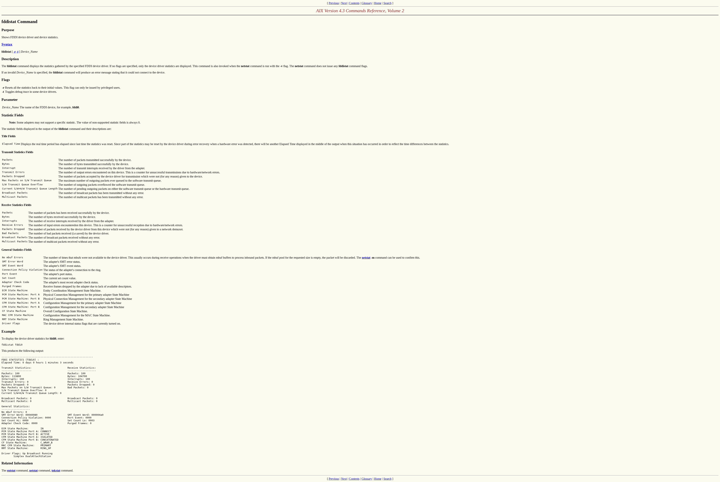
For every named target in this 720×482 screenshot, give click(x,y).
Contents (354, 3)
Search (387, 3)
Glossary (367, 3)
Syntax (7, 44)
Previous (334, 3)
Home (377, 3)
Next (344, 3)
